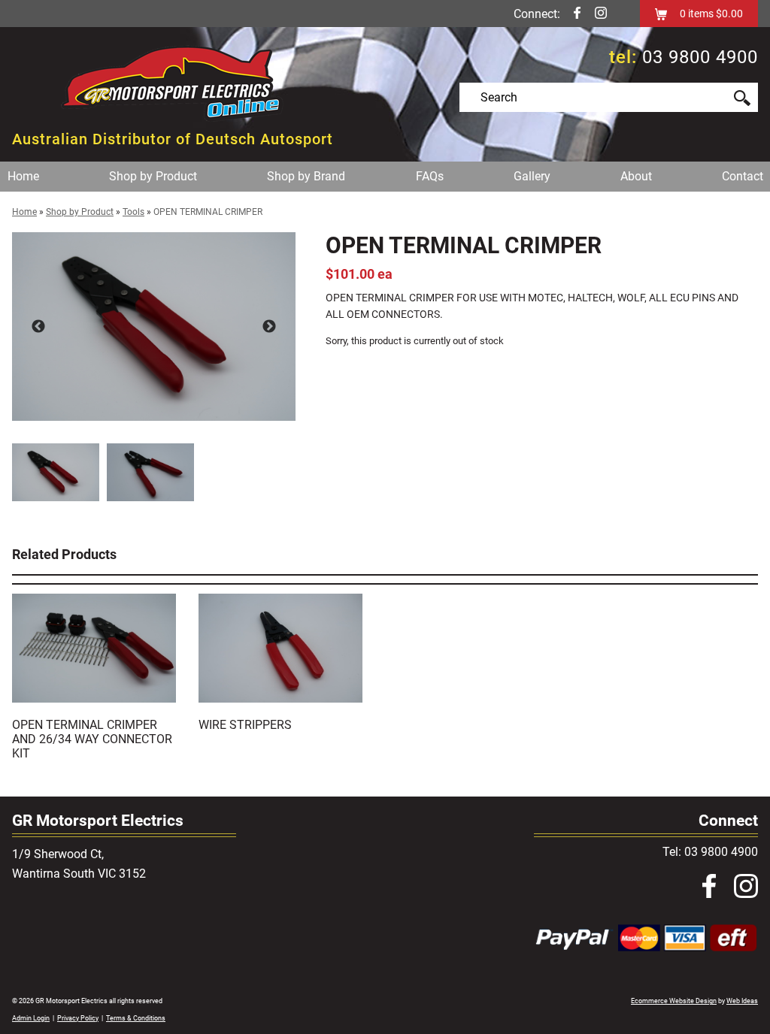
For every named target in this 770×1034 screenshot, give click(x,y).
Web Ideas (742, 1001)
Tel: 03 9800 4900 (710, 852)
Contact (742, 176)
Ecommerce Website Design (674, 1001)
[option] (154, 326)
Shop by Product (153, 176)
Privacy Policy (78, 1018)
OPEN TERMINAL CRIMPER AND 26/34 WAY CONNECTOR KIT (92, 739)
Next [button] (269, 326)
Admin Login (31, 1018)
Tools (133, 212)
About (636, 176)
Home (23, 176)
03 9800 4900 (700, 57)
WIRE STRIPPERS (245, 725)
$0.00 (728, 14)
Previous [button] (38, 326)
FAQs (430, 176)
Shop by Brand (306, 176)
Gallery (532, 176)
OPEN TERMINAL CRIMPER (207, 212)
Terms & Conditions (135, 1018)
